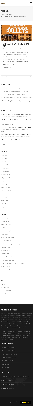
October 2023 (6, 194)
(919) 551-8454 (7, 380)
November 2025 (6, 171)
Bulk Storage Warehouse (8, 218)
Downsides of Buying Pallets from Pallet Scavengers (16, 136)
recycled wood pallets (8, 257)
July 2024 (4, 181)
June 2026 (4, 155)
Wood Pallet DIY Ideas (8, 269)
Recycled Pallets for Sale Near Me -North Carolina (15, 114)
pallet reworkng (6, 250)
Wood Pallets (5, 273)
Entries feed (5, 287)
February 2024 (6, 187)
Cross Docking (6, 221)
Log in (3, 284)
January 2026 (5, 168)
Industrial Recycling (7, 231)
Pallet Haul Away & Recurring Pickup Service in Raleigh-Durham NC (16, 102)
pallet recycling (6, 247)
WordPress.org (6, 294)
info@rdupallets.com (8, 384)
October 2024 (6, 174)
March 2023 (5, 200)
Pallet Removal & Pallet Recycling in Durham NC (14, 94)
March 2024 (5, 184)
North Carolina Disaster (8, 237)
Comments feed (6, 290)
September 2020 (6, 207)
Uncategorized (6, 266)
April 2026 (5, 161)
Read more (6, 67)
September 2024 (6, 178)
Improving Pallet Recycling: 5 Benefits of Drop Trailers (16, 127)
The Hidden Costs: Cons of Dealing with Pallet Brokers (16, 134)
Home (2, 14)
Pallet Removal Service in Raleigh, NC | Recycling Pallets (17, 97)
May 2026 (4, 158)
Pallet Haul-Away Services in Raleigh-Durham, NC (15, 91)
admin (7, 49)
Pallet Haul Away (6, 240)
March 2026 (5, 165)
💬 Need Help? (26, 402)
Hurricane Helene (6, 224)
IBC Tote (4, 227)
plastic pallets (5, 253)
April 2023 (5, 197)
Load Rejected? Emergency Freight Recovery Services (16, 88)
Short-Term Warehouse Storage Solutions (13, 263)
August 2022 (5, 203)
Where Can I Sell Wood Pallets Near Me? (16, 45)
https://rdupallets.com (8, 388)
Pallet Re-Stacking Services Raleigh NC (12, 244)
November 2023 (6, 190)
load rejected (5, 234)
